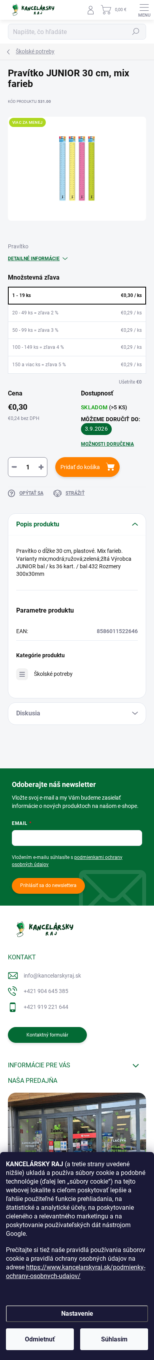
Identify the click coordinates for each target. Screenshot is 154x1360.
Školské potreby (53, 674)
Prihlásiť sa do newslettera (48, 885)
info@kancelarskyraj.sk (52, 975)
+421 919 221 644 (46, 1007)
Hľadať (135, 31)
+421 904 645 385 (46, 991)
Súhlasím (114, 1339)
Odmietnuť (40, 1339)
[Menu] (144, 10)
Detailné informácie (34, 258)
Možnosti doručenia (107, 444)
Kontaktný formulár (47, 1035)
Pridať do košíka (80, 467)
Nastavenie (77, 1313)
